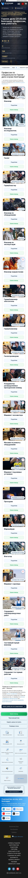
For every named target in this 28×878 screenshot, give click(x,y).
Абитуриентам (14, 845)
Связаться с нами (14, 863)
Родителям (14, 847)
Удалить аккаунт (14, 859)
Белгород (4, 61)
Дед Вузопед (14, 829)
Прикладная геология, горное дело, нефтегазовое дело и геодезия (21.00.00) (14, 13)
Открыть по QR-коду (14, 853)
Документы (14, 857)
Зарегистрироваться (14, 791)
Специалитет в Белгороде (7, 12)
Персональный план (14, 718)
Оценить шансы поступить (14, 722)
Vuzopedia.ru (11, 873)
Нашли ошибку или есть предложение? (13, 706)
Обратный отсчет (14, 851)
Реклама (14, 861)
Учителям (14, 849)
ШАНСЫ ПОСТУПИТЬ (22, 0)
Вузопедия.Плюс (14, 826)
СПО (8, 0)
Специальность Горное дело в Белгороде (12, 14)
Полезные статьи (14, 726)
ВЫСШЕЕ (3, 0)
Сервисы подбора (14, 843)
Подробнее (14, 105)
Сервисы (14, 832)
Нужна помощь (14, 109)
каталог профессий (12, 693)
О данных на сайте (14, 855)
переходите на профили (14, 34)
